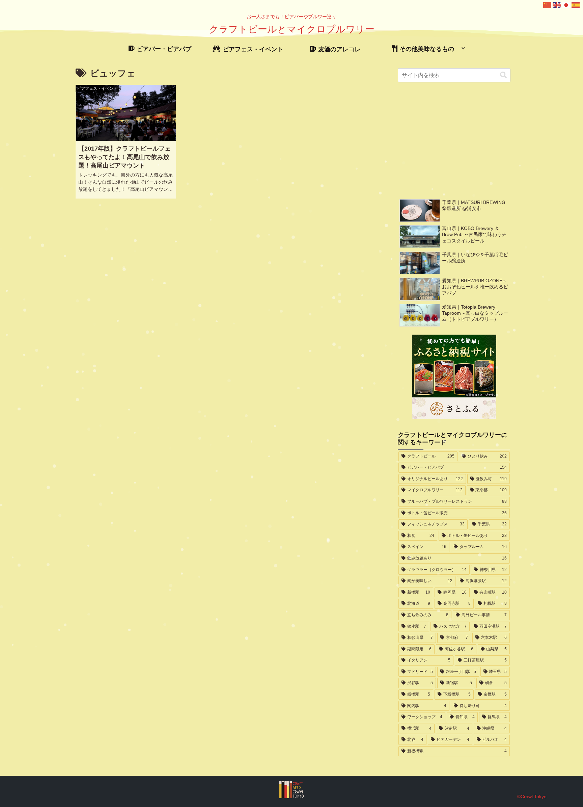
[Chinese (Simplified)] (547, 4)
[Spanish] (576, 4)
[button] (503, 75)
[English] (557, 4)
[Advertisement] (454, 140)
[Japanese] (566, 4)
